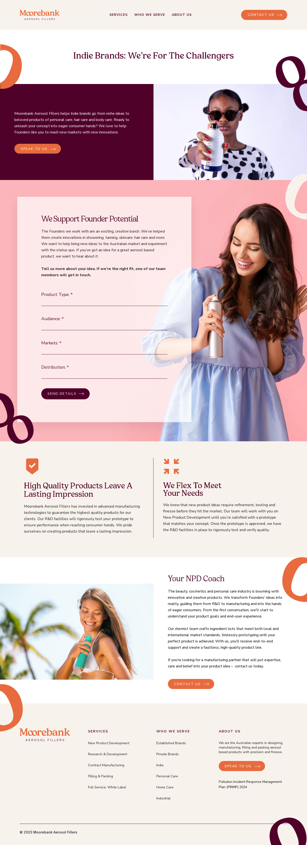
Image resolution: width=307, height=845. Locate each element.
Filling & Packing (100, 776)
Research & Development (107, 754)
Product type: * (57, 294)
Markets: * (51, 343)
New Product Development (108, 743)
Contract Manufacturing (106, 765)
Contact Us (261, 14)
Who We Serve (149, 14)
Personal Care (167, 776)
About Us (182, 14)
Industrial (163, 798)
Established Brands (171, 743)
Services (118, 14)
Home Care (164, 787)
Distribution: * (55, 367)
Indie (160, 765)
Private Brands (167, 754)
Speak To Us (238, 766)
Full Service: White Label (107, 787)
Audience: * (52, 319)
